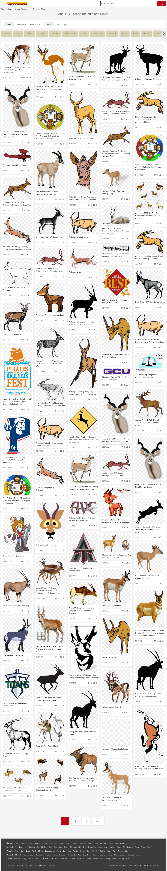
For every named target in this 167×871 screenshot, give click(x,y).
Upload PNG (155, 866)
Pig (124, 847)
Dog (55, 847)
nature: (10, 843)
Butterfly (32, 847)
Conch (44, 843)
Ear (64, 851)
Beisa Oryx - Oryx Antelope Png (16, 606)
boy (97, 851)
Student (18, 855)
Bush (116, 843)
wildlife (55, 34)
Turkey (143, 847)
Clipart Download (22, 9)
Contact (137, 866)
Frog (85, 847)
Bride (28, 851)
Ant (16, 847)
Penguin (130, 847)
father (102, 851)
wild (135, 34)
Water (111, 843)
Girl (92, 851)
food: (9, 859)
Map (79, 855)
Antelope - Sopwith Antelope (14, 165)
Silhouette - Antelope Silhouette (148, 79)
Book (32, 855)
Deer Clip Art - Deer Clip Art (47, 746)
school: (10, 855)
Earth (50, 843)
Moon (89, 843)
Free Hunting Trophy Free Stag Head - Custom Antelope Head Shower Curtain (16, 134)
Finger (120, 851)
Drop (128, 843)
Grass (75, 843)
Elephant (73, 847)
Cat (38, 847)
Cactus (37, 843)
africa (83, 34)
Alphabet (123, 855)
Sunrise (96, 843)
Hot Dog (128, 859)
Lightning (82, 843)
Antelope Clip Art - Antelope (80, 237)
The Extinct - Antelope (12, 334)
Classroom (39, 855)
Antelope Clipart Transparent (81, 138)
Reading (48, 855)
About (111, 866)
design (146, 34)
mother (40, 851)
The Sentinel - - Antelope (13, 655)
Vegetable (80, 859)
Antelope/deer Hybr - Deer (113, 707)
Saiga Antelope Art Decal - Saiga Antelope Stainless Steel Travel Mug (49, 648)
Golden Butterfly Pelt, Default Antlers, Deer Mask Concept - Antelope (147, 422)
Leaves (30, 843)
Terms (118, 866)
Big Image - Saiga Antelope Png (49, 237)
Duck (60, 847)
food (18, 34)
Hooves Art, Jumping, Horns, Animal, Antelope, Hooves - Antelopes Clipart (147, 119)
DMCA (145, 866)
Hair (88, 851)
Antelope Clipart (75, 272)
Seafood (72, 859)
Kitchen (88, 859)
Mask (17, 851)
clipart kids (97, 34)
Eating (107, 859)
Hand (127, 851)
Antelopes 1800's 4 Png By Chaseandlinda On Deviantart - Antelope (148, 215)
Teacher (25, 855)
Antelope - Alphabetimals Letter (115, 749)
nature (29, 34)
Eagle (66, 847)
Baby (22, 851)
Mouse (119, 847)
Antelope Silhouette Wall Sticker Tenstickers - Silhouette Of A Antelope (148, 529)
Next (98, 821)
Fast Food (44, 859)
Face (114, 851)
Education (63, 855)
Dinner (95, 859)
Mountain (103, 843)
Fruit (51, 859)
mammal (112, 34)
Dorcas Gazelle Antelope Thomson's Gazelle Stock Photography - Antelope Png (47, 590)
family (34, 851)
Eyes (69, 851)
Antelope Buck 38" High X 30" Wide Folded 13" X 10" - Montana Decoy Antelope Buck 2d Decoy (149, 633)
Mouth (109, 851)
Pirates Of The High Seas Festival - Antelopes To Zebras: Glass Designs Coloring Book (17, 401)
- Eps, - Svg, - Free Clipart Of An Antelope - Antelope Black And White (49, 363)
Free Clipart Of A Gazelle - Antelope (150, 302)
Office (116, 855)
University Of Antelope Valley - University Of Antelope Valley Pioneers (15, 459)
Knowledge (87, 855)
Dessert (30, 859)
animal (7, 34)
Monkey (112, 847)
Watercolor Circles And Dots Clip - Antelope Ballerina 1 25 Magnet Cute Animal (149, 167)
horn (158, 34)
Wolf (148, 847)
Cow (50, 847)
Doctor (59, 851)
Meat (56, 859)
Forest (134, 843)
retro (124, 34)
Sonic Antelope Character (13, 556)
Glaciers (68, 843)
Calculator (131, 855)
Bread (114, 859)
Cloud (122, 843)
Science (103, 855)
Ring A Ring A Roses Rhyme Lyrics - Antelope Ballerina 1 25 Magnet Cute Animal (17, 500)
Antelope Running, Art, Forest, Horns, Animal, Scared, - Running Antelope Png (116, 153)
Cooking (121, 859)
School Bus (72, 855)
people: (10, 851)
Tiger (137, 847)
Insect (100, 847)
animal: (10, 847)
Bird (26, 847)
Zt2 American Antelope (111, 605)
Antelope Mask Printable (46, 545)
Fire (55, 843)
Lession (139, 855)
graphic (42, 34)
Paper (110, 855)
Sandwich (63, 859)
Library (95, 855)
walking (76, 851)
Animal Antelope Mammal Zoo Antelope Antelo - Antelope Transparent (81, 610)
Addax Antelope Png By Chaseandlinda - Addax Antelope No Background (115, 230)
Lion (105, 847)
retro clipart (69, 34)
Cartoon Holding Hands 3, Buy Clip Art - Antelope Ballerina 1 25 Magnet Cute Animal (50, 135)
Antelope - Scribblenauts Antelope (50, 315)
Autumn (23, 843)
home (82, 851)
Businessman (50, 851)
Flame (61, 843)
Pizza (101, 859)
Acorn (17, 843)
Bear (21, 847)
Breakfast (17, 859)
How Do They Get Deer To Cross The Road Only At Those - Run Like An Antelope (83, 439)
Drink (37, 859)
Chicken (44, 847)
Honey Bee (92, 847)
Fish (79, 847)
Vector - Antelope (109, 657)
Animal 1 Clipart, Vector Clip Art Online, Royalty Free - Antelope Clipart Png (49, 89)
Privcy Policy (128, 866)
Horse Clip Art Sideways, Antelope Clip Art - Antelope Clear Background (17, 69)
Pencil (55, 855)
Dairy (24, 859)
